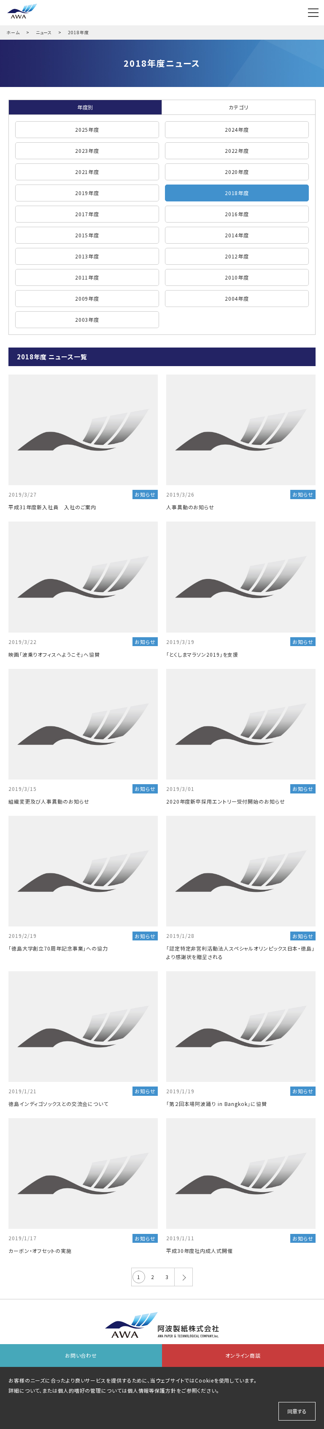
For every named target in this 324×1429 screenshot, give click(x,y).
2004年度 (237, 298)
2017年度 (87, 213)
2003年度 (87, 319)
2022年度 (237, 150)
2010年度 (237, 277)
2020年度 (237, 171)
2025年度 (87, 129)
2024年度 (237, 129)
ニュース (44, 32)
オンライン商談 (243, 1355)
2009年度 (87, 298)
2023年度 (87, 150)
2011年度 (87, 277)
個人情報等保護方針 (151, 1390)
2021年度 (87, 171)
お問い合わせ (81, 1355)
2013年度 (87, 256)
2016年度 (237, 213)
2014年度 (237, 235)
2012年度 (237, 256)
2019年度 (87, 192)
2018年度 (237, 192)
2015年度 (87, 235)
